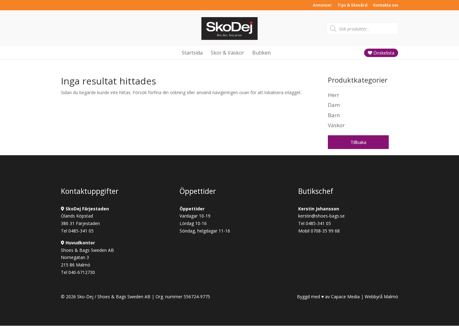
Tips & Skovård (353, 5)
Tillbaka (358, 142)
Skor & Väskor (227, 52)
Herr (333, 94)
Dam (334, 104)
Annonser (322, 5)
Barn (334, 115)
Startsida (192, 52)
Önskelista (383, 53)
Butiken (261, 52)
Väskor (336, 125)
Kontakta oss (385, 5)
